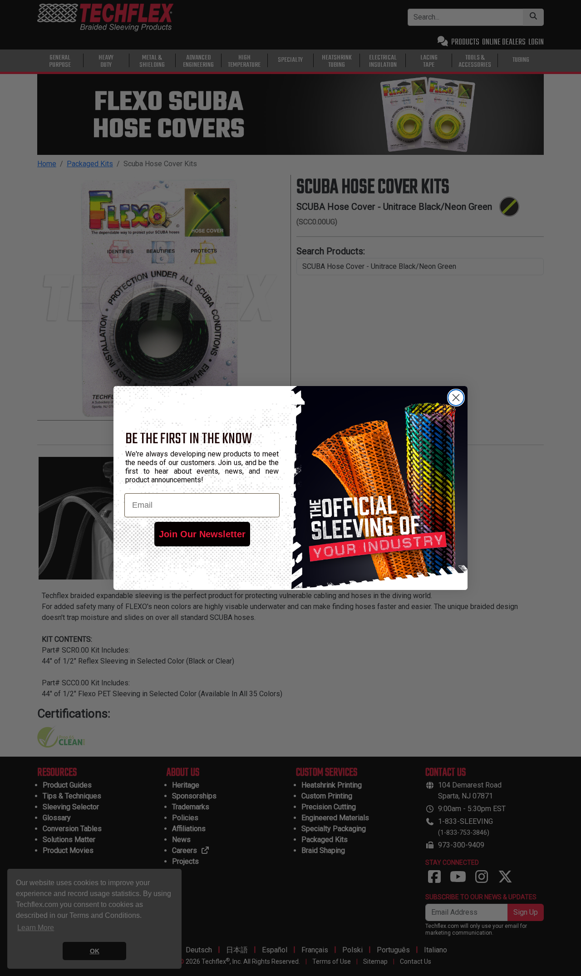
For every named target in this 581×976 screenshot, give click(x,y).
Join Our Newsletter (202, 534)
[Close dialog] (456, 398)
